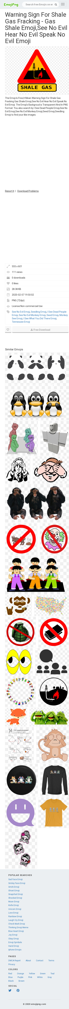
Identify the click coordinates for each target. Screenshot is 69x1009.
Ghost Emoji (14, 890)
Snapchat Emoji (15, 894)
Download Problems (28, 191)
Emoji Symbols (15, 942)
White (40, 977)
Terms (51, 960)
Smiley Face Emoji (16, 883)
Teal (52, 973)
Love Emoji (13, 913)
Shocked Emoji (15, 898)
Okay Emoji (13, 939)
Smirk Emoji (13, 887)
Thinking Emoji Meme (18, 927)
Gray (50, 977)
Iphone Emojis (14, 950)
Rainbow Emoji (15, 916)
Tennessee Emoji (21, 321)
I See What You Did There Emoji (39, 318)
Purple (20, 977)
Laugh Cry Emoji (15, 920)
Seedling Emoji (38, 311)
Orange (20, 973)
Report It (9, 191)
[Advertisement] (34, 152)
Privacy (11, 964)
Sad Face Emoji (15, 879)
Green (43, 973)
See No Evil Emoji (21, 311)
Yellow (32, 973)
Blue (10, 977)
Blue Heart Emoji (16, 931)
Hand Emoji (13, 946)
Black (11, 981)
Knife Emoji (13, 905)
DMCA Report (14, 960)
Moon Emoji (13, 901)
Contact (39, 960)
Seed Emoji (52, 315)
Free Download (41, 329)
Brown (21, 981)
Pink (30, 977)
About (28, 960)
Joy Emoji (12, 935)
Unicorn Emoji (14, 909)
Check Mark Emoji (16, 924)
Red (10, 973)
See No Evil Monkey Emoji (32, 315)
